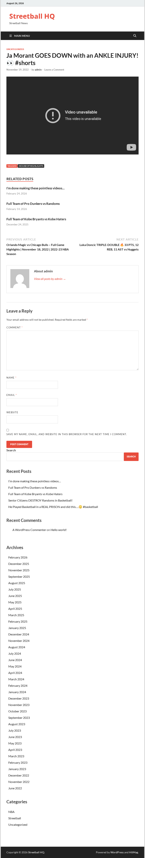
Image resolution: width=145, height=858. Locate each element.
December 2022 (18, 775)
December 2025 (18, 563)
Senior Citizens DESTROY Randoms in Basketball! (40, 500)
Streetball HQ (32, 16)
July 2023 (14, 730)
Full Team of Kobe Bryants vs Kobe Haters (36, 219)
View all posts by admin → (50, 278)
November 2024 (18, 640)
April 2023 (15, 749)
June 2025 (15, 596)
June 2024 (15, 660)
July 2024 (14, 653)
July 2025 (14, 589)
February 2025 (17, 621)
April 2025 (15, 608)
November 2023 (18, 705)
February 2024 (17, 685)
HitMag (133, 852)
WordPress (117, 852)
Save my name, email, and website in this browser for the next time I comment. (66, 434)
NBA (11, 811)
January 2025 (17, 628)
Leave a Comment (54, 69)
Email (11, 394)
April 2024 (15, 672)
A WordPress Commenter (29, 530)
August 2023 (16, 724)
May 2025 (15, 602)
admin (38, 69)
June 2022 (15, 788)
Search (11, 450)
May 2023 (15, 743)
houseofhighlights (31, 165)
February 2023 (17, 762)
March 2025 (16, 615)
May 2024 (15, 666)
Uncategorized (15, 49)
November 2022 (18, 781)
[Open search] (135, 35)
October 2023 (17, 711)
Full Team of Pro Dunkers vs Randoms (33, 204)
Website (12, 412)
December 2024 (18, 634)
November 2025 (18, 570)
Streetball (14, 818)
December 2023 (18, 698)
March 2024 (16, 679)
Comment (14, 327)
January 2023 (17, 769)
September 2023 (19, 717)
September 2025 (19, 576)
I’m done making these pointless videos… (35, 188)
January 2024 (17, 692)
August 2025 (16, 583)
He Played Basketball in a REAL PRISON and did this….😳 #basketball (53, 507)
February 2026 (17, 557)
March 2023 (16, 756)
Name (11, 377)
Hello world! (59, 530)
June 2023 (15, 737)
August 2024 (16, 647)
